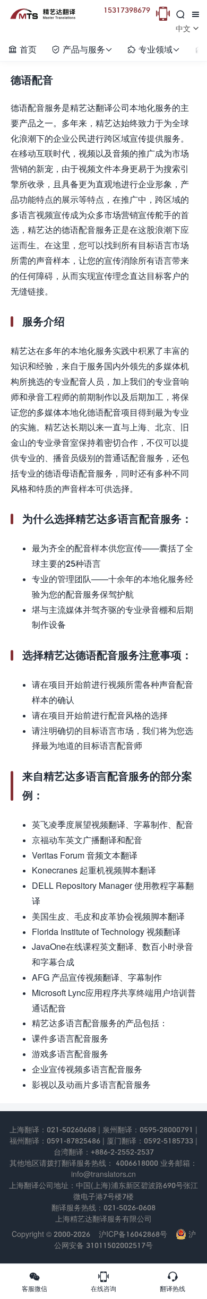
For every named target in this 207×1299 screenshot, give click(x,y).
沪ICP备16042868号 (133, 1234)
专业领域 (153, 49)
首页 (22, 49)
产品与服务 (82, 49)
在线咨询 (103, 1281)
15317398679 (127, 9)
